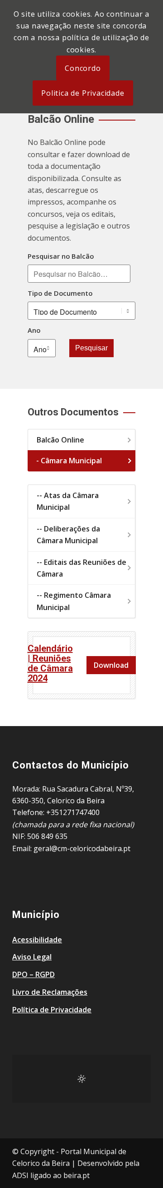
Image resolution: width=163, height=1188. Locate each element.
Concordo (83, 68)
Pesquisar (91, 348)
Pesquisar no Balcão (61, 256)
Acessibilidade (37, 940)
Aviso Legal (32, 957)
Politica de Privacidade (82, 93)
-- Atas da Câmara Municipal (68, 501)
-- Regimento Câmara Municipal (74, 601)
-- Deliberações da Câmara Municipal (68, 534)
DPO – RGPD (33, 974)
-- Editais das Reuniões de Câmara (81, 568)
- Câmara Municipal (69, 461)
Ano (34, 330)
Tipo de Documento (60, 293)
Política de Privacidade (51, 1010)
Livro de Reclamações (49, 992)
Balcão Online (60, 440)
